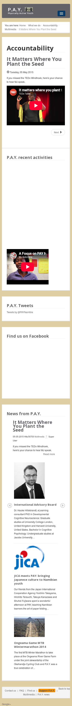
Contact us (10, 690)
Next (56, 132)
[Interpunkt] (21, 11)
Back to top (64, 688)
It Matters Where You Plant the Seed (34, 61)
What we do (34, 25)
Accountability (50, 25)
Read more (49, 454)
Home (22, 25)
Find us (31, 690)
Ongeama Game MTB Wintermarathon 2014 (30, 645)
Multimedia (10, 29)
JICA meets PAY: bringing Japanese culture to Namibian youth (35, 579)
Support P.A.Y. (47, 690)
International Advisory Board (35, 504)
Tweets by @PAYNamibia (20, 312)
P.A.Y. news (44, 694)
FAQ (21, 690)
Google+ (6, 704)
